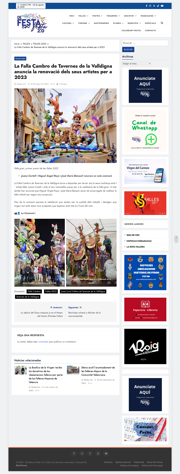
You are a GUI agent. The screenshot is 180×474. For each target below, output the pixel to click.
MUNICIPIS (133, 23)
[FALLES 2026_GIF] (145, 214)
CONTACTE (150, 30)
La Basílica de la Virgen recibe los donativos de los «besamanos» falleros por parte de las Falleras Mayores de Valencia (46, 375)
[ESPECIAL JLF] (145, 289)
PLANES (117, 23)
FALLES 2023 (20, 58)
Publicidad (139, 462)
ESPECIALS (150, 23)
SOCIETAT (129, 16)
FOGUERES (112, 16)
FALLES (82, 16)
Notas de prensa (155, 462)
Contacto (108, 462)
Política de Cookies (130, 465)
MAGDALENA (147, 16)
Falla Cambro (34, 291)
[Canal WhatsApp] (145, 150)
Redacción (21, 84)
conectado (43, 341)
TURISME (82, 23)
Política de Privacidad (152, 465)
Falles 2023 (51, 291)
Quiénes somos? (123, 462)
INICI (71, 16)
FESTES (96, 16)
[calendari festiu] (145, 440)
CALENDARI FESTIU (131, 30)
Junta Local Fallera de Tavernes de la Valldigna (83, 291)
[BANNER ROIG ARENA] (145, 363)
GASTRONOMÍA (101, 23)
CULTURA (66, 23)
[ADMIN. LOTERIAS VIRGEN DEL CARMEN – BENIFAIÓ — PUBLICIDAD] (145, 183)
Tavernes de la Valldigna (27, 296)
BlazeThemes (21, 465)
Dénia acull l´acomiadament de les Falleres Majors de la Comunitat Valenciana (98, 371)
